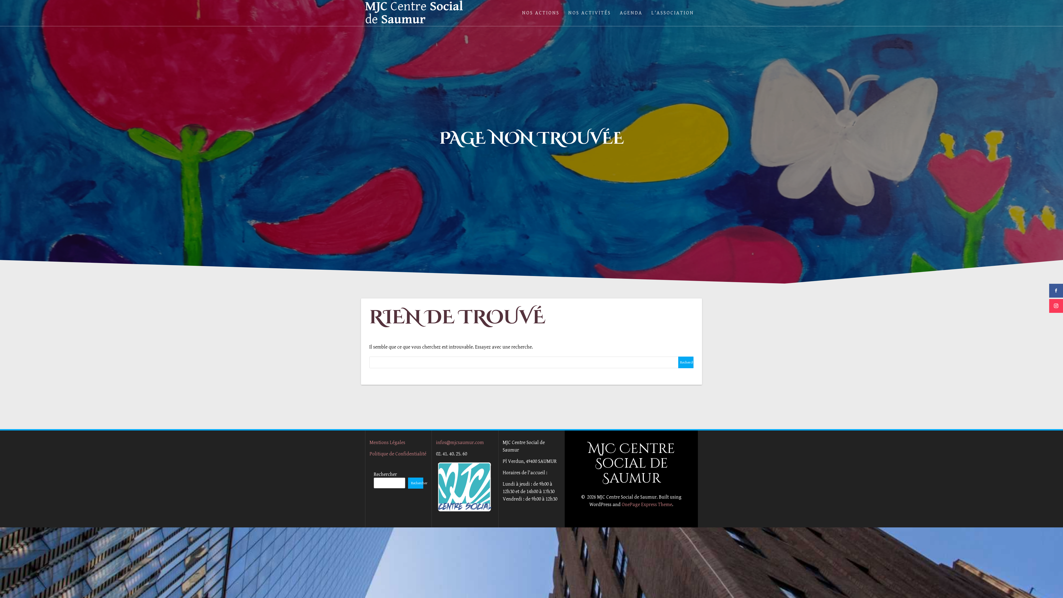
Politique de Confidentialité (398, 454)
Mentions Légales (387, 442)
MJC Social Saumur (414, 13)
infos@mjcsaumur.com (460, 442)
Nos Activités (589, 13)
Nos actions (540, 13)
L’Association (672, 13)
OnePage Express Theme (647, 504)
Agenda (631, 13)
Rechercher (385, 474)
